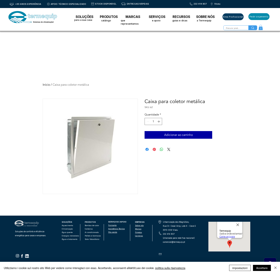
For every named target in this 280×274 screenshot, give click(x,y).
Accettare (262, 268)
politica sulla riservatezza (170, 268)
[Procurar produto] (252, 28)
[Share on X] (168, 149)
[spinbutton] (153, 121)
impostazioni (239, 268)
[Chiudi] (275, 268)
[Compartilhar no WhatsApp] (161, 149)
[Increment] (159, 121)
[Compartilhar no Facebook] (147, 149)
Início (46, 85)
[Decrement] (147, 121)
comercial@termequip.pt (174, 242)
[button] (260, 27)
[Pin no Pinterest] (154, 149)
